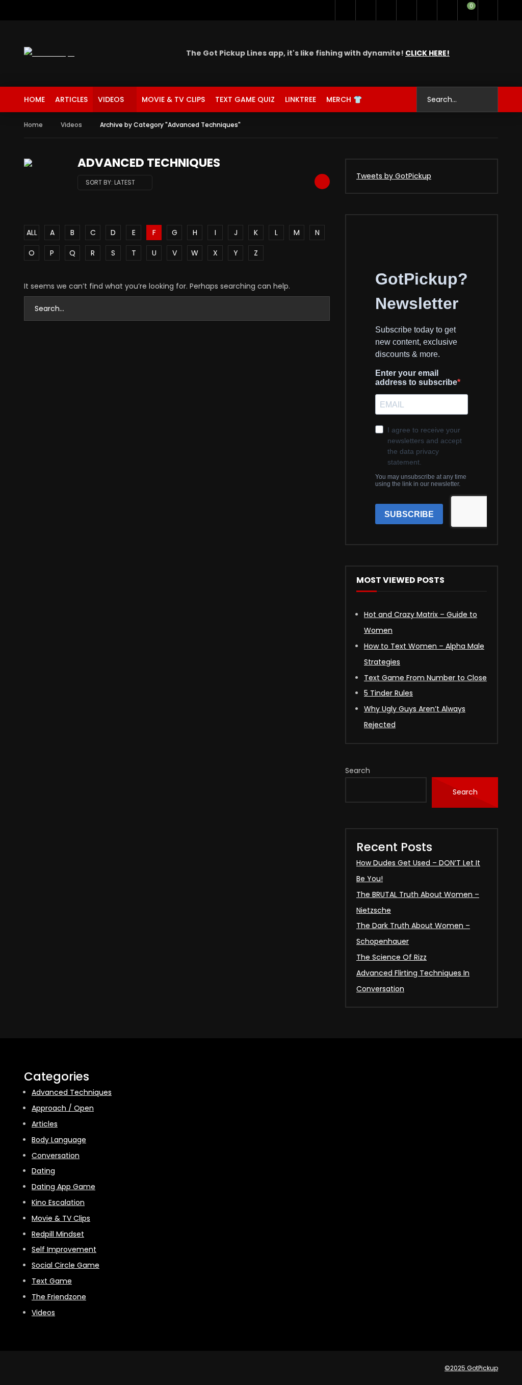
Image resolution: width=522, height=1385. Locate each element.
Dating (43, 1171)
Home (34, 99)
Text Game (52, 1281)
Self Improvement (64, 1249)
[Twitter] (345, 10)
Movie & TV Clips (173, 99)
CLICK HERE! (427, 53)
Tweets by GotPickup (393, 176)
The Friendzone (59, 1297)
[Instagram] (386, 10)
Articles (71, 99)
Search (357, 770)
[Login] (488, 10)
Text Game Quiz (245, 99)
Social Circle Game (65, 1265)
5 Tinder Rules (388, 693)
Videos (111, 99)
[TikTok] (406, 10)
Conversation (56, 1155)
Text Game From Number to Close (425, 678)
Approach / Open (63, 1108)
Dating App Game (63, 1187)
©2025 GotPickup (471, 1368)
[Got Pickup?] (49, 53)
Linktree (300, 99)
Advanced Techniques (72, 1092)
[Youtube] (365, 10)
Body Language (59, 1140)
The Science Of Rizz (391, 957)
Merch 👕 (344, 99)
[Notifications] (447, 10)
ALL (32, 232)
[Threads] (426, 10)
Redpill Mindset (58, 1234)
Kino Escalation (58, 1202)
